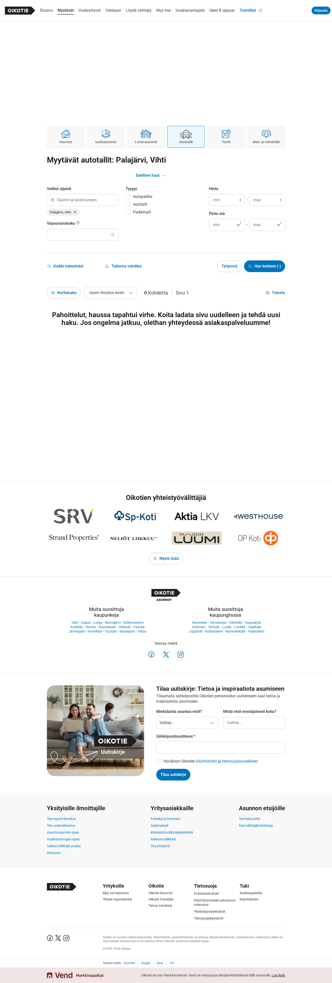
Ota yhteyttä (160, 846)
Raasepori (127, 631)
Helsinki (125, 627)
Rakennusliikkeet (163, 839)
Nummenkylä (235, 631)
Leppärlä (195, 631)
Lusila (226, 627)
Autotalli (140, 204)
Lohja (98, 623)
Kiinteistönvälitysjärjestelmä (172, 832)
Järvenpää (77, 631)
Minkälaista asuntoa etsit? (179, 711)
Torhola (213, 627)
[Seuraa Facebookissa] (151, 655)
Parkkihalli (142, 212)
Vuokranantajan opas (63, 839)
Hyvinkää (95, 631)
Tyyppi (131, 188)
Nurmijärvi (113, 623)
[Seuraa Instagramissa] (181, 655)
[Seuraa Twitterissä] (166, 655)
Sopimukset (159, 825)
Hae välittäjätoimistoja (256, 825)
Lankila (239, 627)
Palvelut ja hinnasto (165, 819)
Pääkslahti (256, 631)
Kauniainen (107, 627)
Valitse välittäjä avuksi (63, 846)
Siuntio (91, 627)
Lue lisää (278, 975)
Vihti (74, 623)
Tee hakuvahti (249, 819)
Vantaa (139, 627)
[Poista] (75, 212)
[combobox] (82, 200)
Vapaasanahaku (61, 223)
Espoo (86, 623)
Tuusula (111, 631)
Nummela (199, 623)
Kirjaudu (321, 10)
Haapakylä (253, 623)
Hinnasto (54, 853)
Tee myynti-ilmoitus (61, 819)
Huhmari (198, 627)
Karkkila (76, 627)
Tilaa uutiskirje (173, 774)
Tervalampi (218, 623)
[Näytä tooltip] (78, 223)
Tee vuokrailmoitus (61, 825)
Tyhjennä (229, 266)
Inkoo (142, 631)
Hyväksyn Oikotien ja (211, 761)
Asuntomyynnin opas (63, 832)
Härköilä (235, 623)
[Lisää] (113, 235)
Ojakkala (254, 627)
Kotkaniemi (213, 631)
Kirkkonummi (133, 623)
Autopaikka (142, 196)
